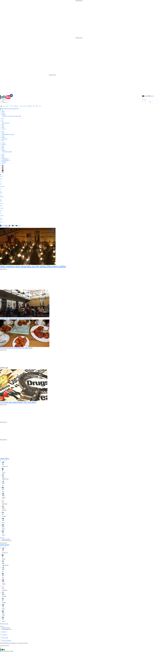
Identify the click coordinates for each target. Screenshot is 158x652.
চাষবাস (3, 140)
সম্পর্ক (8, 116)
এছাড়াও (1, 222)
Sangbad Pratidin (6, 539)
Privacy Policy (5, 637)
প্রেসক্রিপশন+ (16, 106)
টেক (15, 116)
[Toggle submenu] (0, 224)
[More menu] (157, 106)
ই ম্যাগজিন (3, 144)
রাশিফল (37, 106)
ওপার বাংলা (3, 129)
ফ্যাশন (10, 116)
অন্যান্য (8, 123)
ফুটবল (5, 123)
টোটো (17, 116)
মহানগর (4, 106)
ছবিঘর (34, 106)
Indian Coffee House (5, 227)
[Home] (6, 96)
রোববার (3, 154)
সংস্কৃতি (9, 134)
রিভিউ (7, 134)
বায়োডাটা (3, 137)
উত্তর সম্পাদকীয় (9, 151)
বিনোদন (24, 106)
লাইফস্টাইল (29, 106)
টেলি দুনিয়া (12, 134)
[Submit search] (150, 102)
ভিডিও (3, 148)
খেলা (20, 106)
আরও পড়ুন (2, 537)
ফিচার (3, 155)
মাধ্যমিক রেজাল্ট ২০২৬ (5, 158)
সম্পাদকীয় (3, 150)
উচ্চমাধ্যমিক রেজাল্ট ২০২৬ (6, 160)
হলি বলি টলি (4, 134)
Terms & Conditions (6, 640)
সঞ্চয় (40, 106)
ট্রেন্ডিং (3, 145)
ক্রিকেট (3, 123)
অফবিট (3, 126)
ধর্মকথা (3, 127)
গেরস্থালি (19, 116)
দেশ (9, 106)
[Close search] (142, 97)
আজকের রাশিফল (4, 458)
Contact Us (4, 634)
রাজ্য (7, 106)
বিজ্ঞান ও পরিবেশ (4, 139)
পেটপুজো (12, 116)
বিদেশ (12, 106)
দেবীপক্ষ (3, 157)
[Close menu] (0, 174)
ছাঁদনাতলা (3, 163)
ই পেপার (3, 143)
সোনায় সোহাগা (4, 161)
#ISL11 (3, 111)
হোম (2, 110)
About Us (4, 631)
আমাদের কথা (4, 151)
